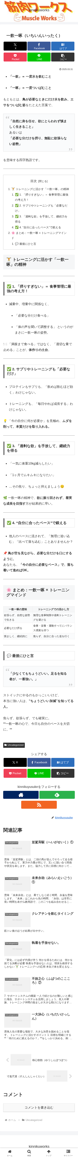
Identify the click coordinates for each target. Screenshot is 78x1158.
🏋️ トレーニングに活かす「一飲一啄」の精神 (40, 189)
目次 (33, 181)
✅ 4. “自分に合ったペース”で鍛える (38, 227)
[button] (62, 57)
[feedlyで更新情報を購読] (57, 795)
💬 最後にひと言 (25, 243)
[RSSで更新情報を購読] (39, 805)
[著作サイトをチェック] (21, 795)
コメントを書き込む (39, 1107)
